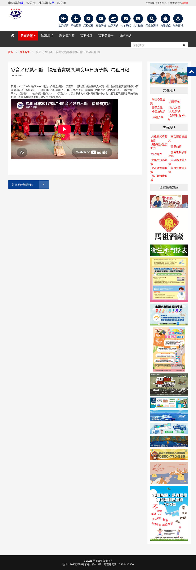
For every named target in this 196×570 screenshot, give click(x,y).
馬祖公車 (158, 117)
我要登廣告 (106, 35)
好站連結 (125, 35)
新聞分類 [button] (26, 35)
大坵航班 (174, 111)
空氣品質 (176, 146)
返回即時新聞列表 (22, 185)
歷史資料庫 (66, 35)
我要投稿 (86, 35)
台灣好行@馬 (177, 115)
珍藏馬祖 (47, 35)
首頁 (10, 52)
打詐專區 (156, 154)
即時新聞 (24, 52)
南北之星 (174, 107)
